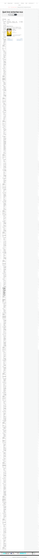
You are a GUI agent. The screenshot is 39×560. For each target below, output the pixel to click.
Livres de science (16, 3)
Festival (26, 3)
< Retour (8, 19)
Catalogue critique (10, 3)
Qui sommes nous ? (31, 3)
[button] (20, 21)
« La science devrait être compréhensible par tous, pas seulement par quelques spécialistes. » (16, 35)
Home (9, 7)
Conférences (22, 3)
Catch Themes (25, 557)
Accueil (5, 3)
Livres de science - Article (14, 7)
